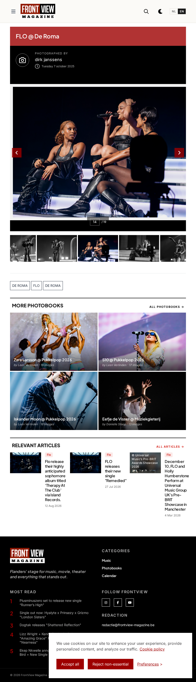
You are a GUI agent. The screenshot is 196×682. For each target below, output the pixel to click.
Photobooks (112, 568)
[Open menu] (13, 11)
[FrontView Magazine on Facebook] (118, 602)
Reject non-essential (111, 664)
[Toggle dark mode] (160, 11)
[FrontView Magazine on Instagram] (106, 602)
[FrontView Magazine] (27, 555)
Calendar (109, 575)
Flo (49, 454)
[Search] (146, 11)
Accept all (70, 664)
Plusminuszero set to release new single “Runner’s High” (51, 602)
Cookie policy (152, 649)
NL (174, 11)
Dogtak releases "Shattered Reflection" (50, 625)
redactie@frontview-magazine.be (128, 625)
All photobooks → (166, 307)
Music (106, 560)
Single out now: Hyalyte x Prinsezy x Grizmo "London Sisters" (54, 615)
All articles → (170, 446)
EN (182, 11)
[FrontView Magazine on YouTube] (130, 602)
